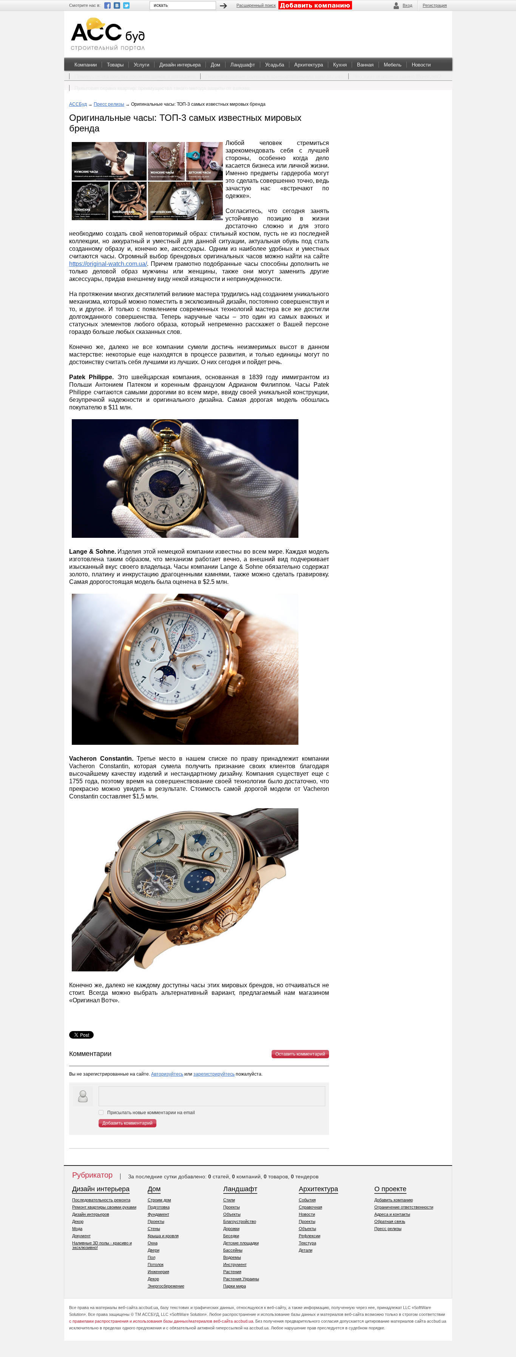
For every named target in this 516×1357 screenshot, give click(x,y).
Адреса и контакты (392, 1214)
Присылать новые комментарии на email (151, 1112)
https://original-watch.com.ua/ (108, 264)
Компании (85, 65)
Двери (153, 1250)
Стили (229, 1200)
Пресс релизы (109, 104)
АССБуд (78, 104)
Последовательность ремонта (101, 1200)
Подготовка (159, 1207)
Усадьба (274, 65)
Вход (407, 5)
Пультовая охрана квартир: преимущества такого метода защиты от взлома (161, 88)
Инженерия (158, 1271)
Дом (215, 65)
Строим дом (159, 1200)
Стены (154, 1228)
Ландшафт (242, 65)
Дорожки (231, 1228)
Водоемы (232, 1257)
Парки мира (234, 1286)
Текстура (307, 1243)
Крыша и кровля (163, 1235)
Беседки (231, 1235)
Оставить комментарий (300, 1054)
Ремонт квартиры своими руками (104, 1207)
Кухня (340, 65)
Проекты (156, 1221)
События (307, 1200)
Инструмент (235, 1264)
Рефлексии (309, 1235)
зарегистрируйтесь (214, 1074)
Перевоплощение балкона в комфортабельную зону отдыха (274, 76)
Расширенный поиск (256, 5)
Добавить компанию (393, 1200)
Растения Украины (241, 1279)
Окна (153, 1243)
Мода (77, 1228)
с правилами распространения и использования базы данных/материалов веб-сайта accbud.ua (161, 1321)
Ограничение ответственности (403, 1207)
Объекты (232, 1214)
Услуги (141, 65)
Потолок (156, 1264)
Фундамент (158, 1214)
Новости (421, 65)
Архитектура (308, 65)
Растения (232, 1271)
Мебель (393, 65)
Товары (115, 65)
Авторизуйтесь (167, 1074)
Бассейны (233, 1250)
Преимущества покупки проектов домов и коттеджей (134, 76)
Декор (77, 1221)
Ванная (365, 65)
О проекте (390, 1189)
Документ (81, 1235)
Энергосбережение (166, 1286)
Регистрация (435, 5)
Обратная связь (389, 1221)
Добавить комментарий (127, 1123)
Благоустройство (239, 1221)
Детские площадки (241, 1243)
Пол (151, 1257)
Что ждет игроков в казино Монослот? (397, 76)
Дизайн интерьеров (90, 1214)
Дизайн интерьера (180, 65)
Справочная (310, 1207)
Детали (305, 1250)
